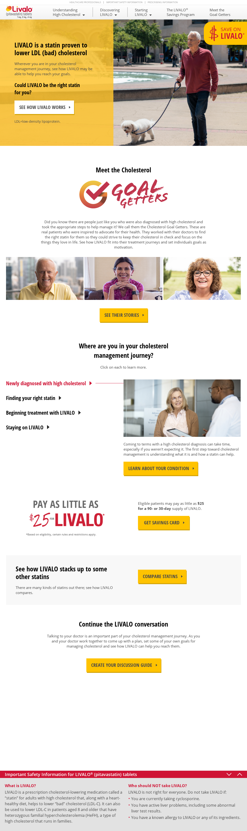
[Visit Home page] (21, 12)
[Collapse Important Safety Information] (229, 774)
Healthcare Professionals (85, 2)
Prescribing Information (163, 2)
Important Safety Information (124, 2)
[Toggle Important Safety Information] (239, 774)
